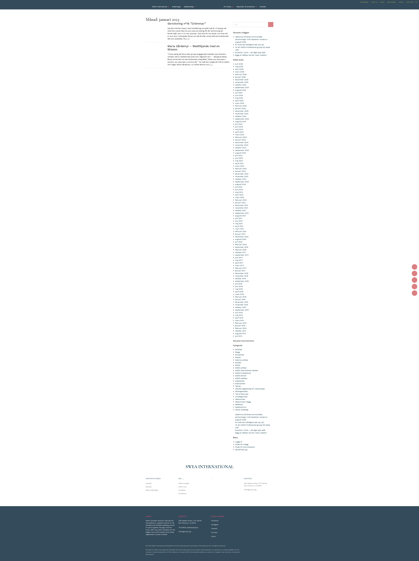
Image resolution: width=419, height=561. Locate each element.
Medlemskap (189, 7)
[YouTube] (414, 286)
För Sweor (227, 7)
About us (374, 2)
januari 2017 (240, 271)
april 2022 (239, 195)
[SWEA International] (209, 6)
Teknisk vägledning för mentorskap (250, 389)
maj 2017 (239, 260)
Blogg (382, 2)
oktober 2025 (240, 85)
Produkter (182, 490)
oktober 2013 (240, 331)
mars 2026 (239, 72)
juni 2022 (239, 190)
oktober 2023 (240, 148)
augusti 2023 (240, 153)
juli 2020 (238, 242)
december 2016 (241, 273)
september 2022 (242, 182)
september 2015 (242, 310)
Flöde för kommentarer (245, 447)
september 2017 (242, 255)
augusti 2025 (240, 90)
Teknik (238, 386)
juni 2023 (239, 158)
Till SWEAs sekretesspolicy (188, 527)
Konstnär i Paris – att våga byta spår (250, 52)
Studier (238, 363)
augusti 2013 (240, 333)
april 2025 (239, 101)
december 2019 (241, 247)
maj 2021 (239, 224)
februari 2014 (240, 328)
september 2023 (242, 150)
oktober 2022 (240, 179)
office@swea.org (250, 490)
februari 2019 (240, 250)
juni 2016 (239, 286)
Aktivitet (238, 349)
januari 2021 (240, 234)
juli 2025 (238, 93)
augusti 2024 (240, 121)
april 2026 (239, 69)
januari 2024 (240, 140)
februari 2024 (241, 137)
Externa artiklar (241, 360)
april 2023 (239, 163)
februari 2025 (241, 106)
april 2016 (239, 292)
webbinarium (240, 407)
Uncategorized (241, 397)
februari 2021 (240, 231)
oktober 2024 (240, 116)
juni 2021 (239, 221)
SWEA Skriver (240, 376)
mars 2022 (239, 197)
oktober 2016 (240, 279)
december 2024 (241, 111)
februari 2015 (240, 323)
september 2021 (242, 213)
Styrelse (149, 487)
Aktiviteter (410, 2)
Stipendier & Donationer (245, 7)
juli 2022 (238, 187)
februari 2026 (241, 74)
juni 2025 (239, 95)
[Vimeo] (414, 293)
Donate (401, 2)
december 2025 (241, 80)
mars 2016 (239, 294)
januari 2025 (240, 108)
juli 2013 (238, 336)
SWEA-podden (391, 2)
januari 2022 (240, 203)
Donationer (239, 355)
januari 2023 (240, 171)
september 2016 (242, 281)
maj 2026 (239, 67)
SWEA (237, 365)
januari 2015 (240, 326)
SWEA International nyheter (246, 370)
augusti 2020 (240, 239)
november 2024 (241, 114)
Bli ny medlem (364, 2)
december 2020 (241, 237)
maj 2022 (239, 192)
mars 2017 (239, 265)
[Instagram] (414, 273)
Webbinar (239, 404)
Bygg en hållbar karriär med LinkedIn (251, 55)
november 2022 (241, 176)
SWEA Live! (182, 487)
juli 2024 (238, 124)
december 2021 (241, 205)
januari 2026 (240, 77)
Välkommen (240, 399)
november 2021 (241, 208)
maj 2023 (239, 161)
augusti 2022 (240, 184)
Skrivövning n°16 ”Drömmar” (186, 23)
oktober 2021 (240, 210)
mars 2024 (239, 135)
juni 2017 (239, 258)
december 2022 (241, 174)
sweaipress (239, 381)
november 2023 (241, 145)
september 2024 (242, 119)
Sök (416, 2)
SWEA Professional (243, 373)
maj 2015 (239, 315)
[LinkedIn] (414, 280)
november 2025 (241, 82)
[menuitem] (160, 6)
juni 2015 (239, 313)
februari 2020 (241, 244)
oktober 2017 (240, 252)
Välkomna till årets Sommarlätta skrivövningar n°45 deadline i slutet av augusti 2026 (251, 39)
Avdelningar (176, 7)
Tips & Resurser (241, 394)
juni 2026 (239, 64)
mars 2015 (239, 320)
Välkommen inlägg (243, 402)
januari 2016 (240, 299)
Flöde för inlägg (241, 444)
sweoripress (240, 384)
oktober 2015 (240, 307)
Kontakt (263, 7)
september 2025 (242, 87)
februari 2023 (241, 169)
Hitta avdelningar (152, 490)
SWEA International (159, 7)
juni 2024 (239, 127)
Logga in (238, 442)
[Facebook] (414, 267)
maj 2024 (239, 129)
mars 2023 (239, 166)
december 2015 (241, 302)
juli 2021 (238, 218)
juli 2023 (238, 156)
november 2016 (241, 276)
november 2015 (241, 305)
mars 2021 (239, 229)
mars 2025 (239, 103)
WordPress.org (241, 450)
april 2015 (239, 318)
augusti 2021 (240, 216)
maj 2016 (239, 289)
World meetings (241, 410)
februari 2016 (240, 297)
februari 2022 (241, 200)
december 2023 (241, 142)
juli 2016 (238, 284)
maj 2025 (239, 98)
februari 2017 (240, 268)
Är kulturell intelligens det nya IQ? (249, 45)
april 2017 (239, 263)
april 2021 (239, 226)
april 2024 (239, 132)
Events (238, 357)
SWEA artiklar (241, 368)
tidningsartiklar (241, 391)
